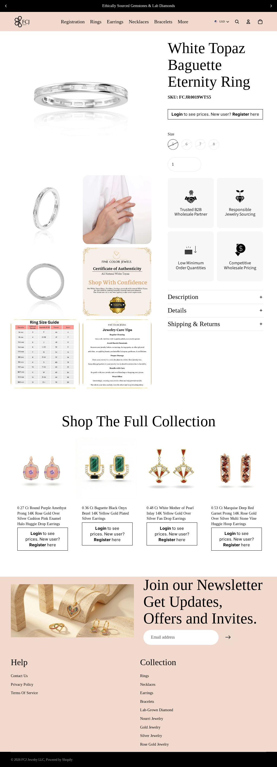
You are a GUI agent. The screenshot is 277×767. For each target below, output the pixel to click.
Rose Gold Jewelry (154, 744)
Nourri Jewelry (151, 719)
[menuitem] (183, 21)
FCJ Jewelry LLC (32, 760)
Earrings (146, 693)
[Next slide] (271, 6)
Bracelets (147, 702)
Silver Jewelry (151, 736)
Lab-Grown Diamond (156, 710)
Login (177, 114)
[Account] (248, 22)
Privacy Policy (22, 684)
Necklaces (147, 684)
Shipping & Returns (194, 323)
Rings (144, 676)
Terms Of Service (24, 693)
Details (177, 310)
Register (240, 114)
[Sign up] (228, 637)
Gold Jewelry (150, 727)
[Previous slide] (6, 6)
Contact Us (19, 676)
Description (183, 296)
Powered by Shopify (59, 760)
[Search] (237, 22)
